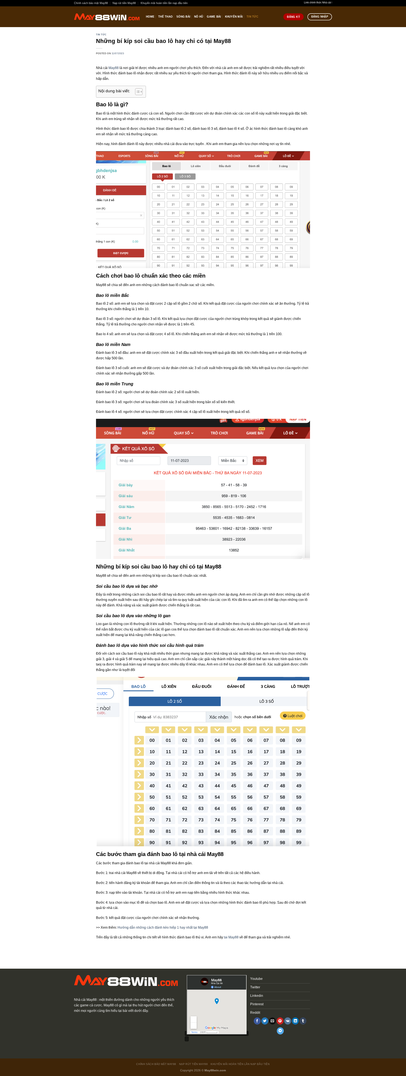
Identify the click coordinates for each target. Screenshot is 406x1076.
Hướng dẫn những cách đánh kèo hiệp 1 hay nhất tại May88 (163, 927)
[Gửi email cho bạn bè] (272, 1021)
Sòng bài (183, 16)
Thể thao (165, 16)
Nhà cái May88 (85, 999)
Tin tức (252, 16)
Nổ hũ (198, 16)
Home (150, 16)
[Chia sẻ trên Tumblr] (302, 1021)
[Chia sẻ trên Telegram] (280, 1031)
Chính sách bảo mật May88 (91, 3)
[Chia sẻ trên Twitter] (264, 1021)
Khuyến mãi (234, 16)
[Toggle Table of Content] (136, 91)
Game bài (214, 16)
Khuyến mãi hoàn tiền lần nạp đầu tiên (164, 3)
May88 (113, 68)
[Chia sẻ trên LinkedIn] (295, 1021)
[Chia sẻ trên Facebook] (257, 1021)
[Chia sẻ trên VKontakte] (287, 1021)
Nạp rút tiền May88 (124, 3)
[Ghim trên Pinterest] (280, 1021)
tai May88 (231, 937)
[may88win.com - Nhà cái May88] (107, 16)
